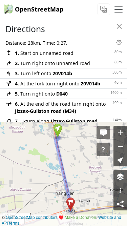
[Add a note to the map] (103, 132)
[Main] (118, 9)
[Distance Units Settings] (119, 42)
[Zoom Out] (120, 146)
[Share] (120, 203)
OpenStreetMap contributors (32, 217)
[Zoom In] (120, 132)
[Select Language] (103, 9)
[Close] (119, 26)
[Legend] (120, 190)
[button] (58, 130)
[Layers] (120, 176)
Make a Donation (80, 217)
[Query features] (103, 149)
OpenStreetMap (39, 9)
